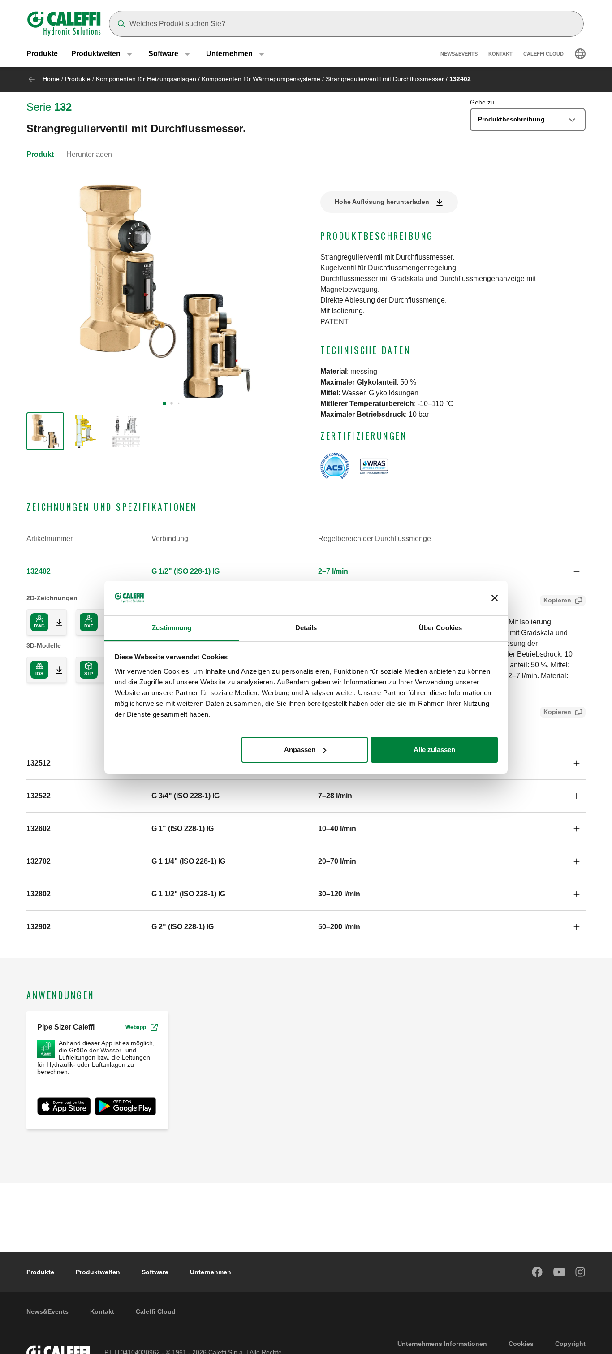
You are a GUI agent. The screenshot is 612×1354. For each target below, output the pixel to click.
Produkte (42, 53)
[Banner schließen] (494, 598)
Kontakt (500, 53)
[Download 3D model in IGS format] (55, 669)
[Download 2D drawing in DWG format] (55, 622)
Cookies (521, 1343)
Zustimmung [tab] (172, 627)
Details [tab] (306, 627)
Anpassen (299, 749)
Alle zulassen (434, 749)
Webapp (135, 1027)
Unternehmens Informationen (442, 1343)
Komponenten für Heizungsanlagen (146, 78)
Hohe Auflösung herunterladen (382, 201)
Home (51, 78)
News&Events (459, 53)
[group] (45, 431)
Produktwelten (98, 1272)
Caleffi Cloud (543, 53)
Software (155, 1272)
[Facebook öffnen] (537, 1272)
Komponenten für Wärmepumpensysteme (261, 78)
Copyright (570, 1343)
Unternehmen (210, 1272)
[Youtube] (559, 1272)
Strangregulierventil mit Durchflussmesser (385, 78)
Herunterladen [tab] (89, 154)
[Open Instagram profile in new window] (580, 1272)
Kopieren (557, 600)
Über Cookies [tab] (440, 627)
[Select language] (580, 53)
